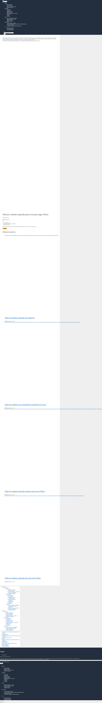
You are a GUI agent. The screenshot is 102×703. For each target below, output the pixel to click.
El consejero (4, 689)
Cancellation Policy (5, 634)
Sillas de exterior (7, 687)
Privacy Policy (4, 642)
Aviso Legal (4, 654)
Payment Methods (5, 641)
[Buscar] (5, 34)
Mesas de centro (9, 5)
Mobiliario (6, 8)
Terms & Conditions (5, 646)
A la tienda (4, 228)
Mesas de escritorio (10, 7)
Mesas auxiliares (9, 4)
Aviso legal (4, 633)
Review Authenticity (5, 644)
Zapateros (8, 16)
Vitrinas (8, 15)
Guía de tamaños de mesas (6, 637)
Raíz (6, 40)
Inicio (8, 40)
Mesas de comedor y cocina (11, 6)
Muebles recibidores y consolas (12, 13)
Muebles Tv (9, 14)
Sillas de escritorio (7, 686)
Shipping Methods (5, 645)
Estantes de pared (10, 11)
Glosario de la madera (10, 24)
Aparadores (9, 9)
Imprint (3, 638)
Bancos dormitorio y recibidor (12, 18)
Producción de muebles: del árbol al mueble (14, 25)
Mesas (6, 3)
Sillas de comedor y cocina (11, 19)
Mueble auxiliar (9, 12)
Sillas (6, 17)
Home (4, 40)
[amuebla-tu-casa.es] (6, 0)
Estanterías (8, 10)
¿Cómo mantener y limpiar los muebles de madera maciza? (17, 23)
